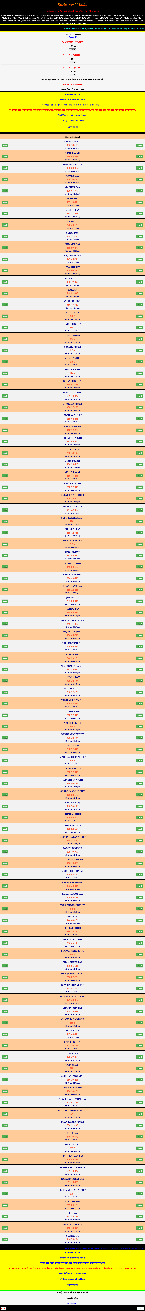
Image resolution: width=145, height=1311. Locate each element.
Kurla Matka (94, 1248)
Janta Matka (83, 1248)
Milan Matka (132, 1248)
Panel (139, 145)
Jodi (5, 145)
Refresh (72, 49)
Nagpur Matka (60, 1248)
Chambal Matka (106, 1248)
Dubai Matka (48, 1248)
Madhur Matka (120, 1248)
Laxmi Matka (72, 1248)
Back (3, 1308)
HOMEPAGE (72, 1303)
